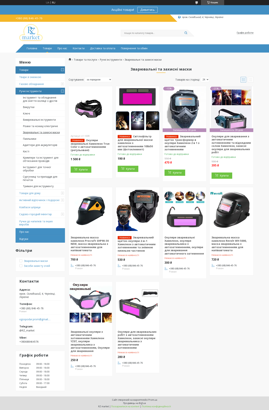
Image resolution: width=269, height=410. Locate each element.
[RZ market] (31, 33)
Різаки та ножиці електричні (40, 126)
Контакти (79, 48)
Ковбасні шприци (29, 207)
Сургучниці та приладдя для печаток (40, 178)
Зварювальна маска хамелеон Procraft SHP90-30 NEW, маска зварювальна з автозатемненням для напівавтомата (90, 244)
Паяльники (29, 138)
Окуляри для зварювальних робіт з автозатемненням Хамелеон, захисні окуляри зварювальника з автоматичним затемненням (137, 340)
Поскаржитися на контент (125, 406)
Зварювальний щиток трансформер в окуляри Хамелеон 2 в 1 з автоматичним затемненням (183, 143)
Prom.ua (152, 399)
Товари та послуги (85, 59)
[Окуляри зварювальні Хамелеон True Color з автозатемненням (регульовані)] (90, 109)
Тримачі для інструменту (38, 186)
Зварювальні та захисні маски (41, 132)
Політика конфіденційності (156, 406)
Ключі (26, 113)
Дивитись (147, 10)
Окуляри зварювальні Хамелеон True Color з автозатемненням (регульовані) (90, 145)
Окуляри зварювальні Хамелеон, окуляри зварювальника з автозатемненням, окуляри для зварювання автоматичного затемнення (184, 245)
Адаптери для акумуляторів (40, 145)
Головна (32, 48)
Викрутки (28, 107)
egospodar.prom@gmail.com (35, 319)
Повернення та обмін (134, 48)
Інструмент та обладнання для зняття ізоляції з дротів (40, 99)
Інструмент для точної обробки (37, 168)
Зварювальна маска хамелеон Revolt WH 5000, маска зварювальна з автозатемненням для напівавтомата (229, 244)
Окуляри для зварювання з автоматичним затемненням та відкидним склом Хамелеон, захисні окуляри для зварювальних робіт (231, 144)
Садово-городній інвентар (35, 214)
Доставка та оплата (102, 48)
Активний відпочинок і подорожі (39, 200)
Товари (47, 48)
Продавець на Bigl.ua (134, 403)
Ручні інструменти (30, 91)
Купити (83, 169)
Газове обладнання (31, 84)
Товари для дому (29, 193)
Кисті (26, 151)
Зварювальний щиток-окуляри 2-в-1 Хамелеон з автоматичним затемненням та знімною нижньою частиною (137, 244)
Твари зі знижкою (30, 77)
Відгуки (23, 239)
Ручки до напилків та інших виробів (36, 223)
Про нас (62, 48)
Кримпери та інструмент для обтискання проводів (40, 159)
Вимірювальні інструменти (39, 119)
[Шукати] (185, 33)
